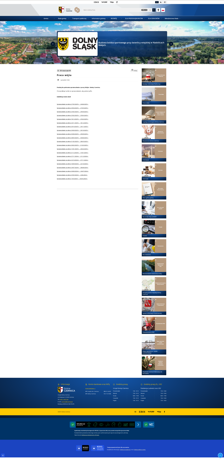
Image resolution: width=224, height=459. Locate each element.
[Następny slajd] (171, 44)
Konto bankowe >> (90, 388)
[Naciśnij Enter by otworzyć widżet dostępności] (158, 10)
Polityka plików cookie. (140, 449)
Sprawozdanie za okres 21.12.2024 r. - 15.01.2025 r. (72, 152)
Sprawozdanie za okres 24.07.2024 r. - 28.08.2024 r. (72, 167)
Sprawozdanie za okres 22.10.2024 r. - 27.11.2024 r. (72, 160)
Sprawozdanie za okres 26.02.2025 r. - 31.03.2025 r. (72, 145)
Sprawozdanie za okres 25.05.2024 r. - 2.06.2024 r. (72, 175)
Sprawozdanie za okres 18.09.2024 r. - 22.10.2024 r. (72, 164)
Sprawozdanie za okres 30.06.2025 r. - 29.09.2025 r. (72, 134)
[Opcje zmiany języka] (163, 10)
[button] (96, 2)
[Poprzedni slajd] (53, 44)
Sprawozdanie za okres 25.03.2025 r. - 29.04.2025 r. (72, 111)
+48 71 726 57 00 (64, 399)
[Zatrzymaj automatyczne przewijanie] (158, 60)
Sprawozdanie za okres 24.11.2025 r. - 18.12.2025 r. (72, 123)
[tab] (157, 2)
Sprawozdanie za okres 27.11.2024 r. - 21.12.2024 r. (72, 156)
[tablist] (161, 2)
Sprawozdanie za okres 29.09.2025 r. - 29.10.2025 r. (72, 130)
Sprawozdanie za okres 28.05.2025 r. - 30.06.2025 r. (72, 138)
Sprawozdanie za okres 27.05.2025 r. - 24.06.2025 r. (72, 104)
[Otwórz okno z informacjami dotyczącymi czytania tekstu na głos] (58, 70)
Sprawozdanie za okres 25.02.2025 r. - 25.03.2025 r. (72, 115)
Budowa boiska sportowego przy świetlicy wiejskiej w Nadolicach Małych (131, 43)
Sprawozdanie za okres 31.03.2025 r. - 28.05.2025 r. (72, 141)
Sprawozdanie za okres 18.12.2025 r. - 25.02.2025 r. (72, 119)
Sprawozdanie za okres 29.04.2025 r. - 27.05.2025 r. (72, 108)
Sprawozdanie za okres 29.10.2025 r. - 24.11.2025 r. (72, 126)
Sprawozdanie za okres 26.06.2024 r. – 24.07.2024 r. (73, 171)
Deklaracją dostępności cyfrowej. (90, 435)
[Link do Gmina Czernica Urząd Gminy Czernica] (70, 390)
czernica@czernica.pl (67, 401)
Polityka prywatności (125, 449)
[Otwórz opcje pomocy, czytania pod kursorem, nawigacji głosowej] (220, 455)
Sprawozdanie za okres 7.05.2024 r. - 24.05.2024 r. (72, 179)
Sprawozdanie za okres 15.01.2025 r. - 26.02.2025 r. (72, 149)
